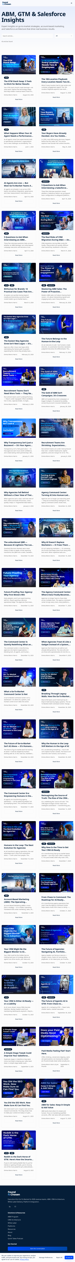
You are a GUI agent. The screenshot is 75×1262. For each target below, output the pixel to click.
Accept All (69, 1257)
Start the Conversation (37, 1249)
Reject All (59, 1257)
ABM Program (13, 1217)
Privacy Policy (24, 1259)
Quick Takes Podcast (15, 1238)
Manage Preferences (46, 1257)
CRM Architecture (14, 1220)
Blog (9, 1235)
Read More (18, 99)
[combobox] (64, 36)
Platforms (11, 1226)
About (10, 1232)
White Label (12, 1223)
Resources (12, 1229)
